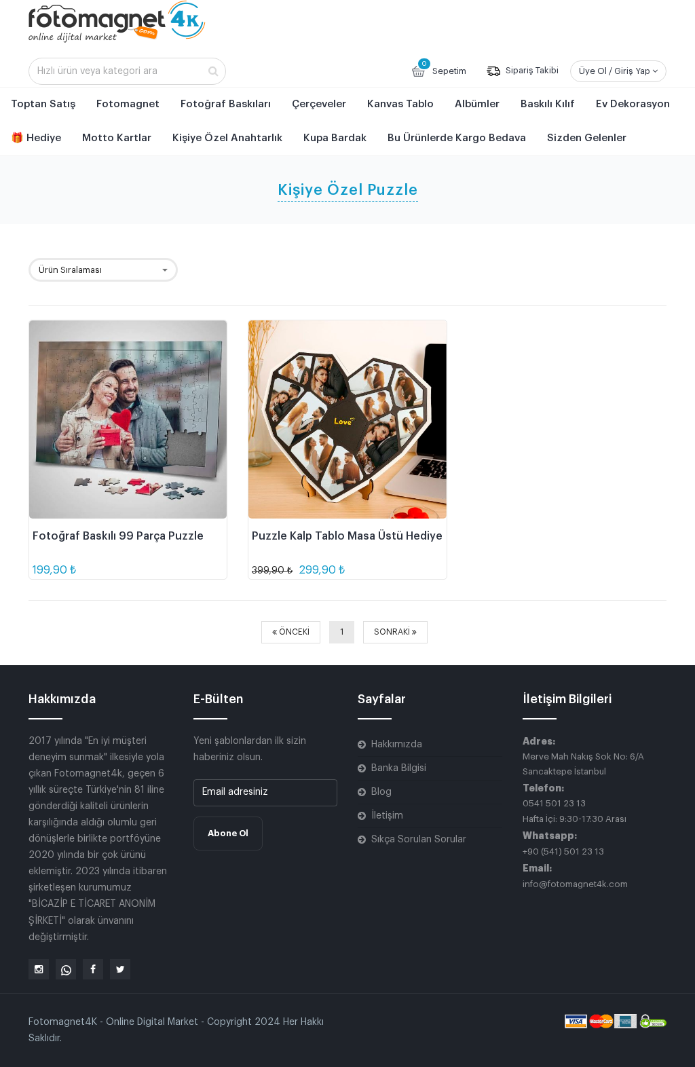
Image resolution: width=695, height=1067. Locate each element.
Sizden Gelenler (586, 138)
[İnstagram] (39, 969)
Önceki (293, 632)
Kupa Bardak (335, 138)
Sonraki (393, 632)
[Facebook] (93, 969)
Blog (381, 792)
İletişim (387, 816)
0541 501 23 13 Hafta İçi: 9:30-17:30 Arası (574, 811)
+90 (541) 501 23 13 (563, 851)
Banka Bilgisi (398, 768)
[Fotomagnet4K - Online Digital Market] (117, 21)
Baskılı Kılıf (548, 104)
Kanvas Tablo (400, 104)
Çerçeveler (319, 104)
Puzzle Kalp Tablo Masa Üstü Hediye (347, 536)
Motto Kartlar (116, 138)
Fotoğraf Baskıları (226, 104)
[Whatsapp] (66, 969)
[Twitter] (120, 969)
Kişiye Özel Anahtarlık (227, 138)
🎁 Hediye (36, 138)
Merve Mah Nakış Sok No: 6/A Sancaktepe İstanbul (583, 764)
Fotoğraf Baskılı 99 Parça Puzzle (118, 536)
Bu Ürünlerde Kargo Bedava (457, 138)
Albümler (477, 104)
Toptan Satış (43, 104)
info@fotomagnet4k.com (575, 884)
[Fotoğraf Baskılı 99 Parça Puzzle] (128, 419)
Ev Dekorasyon (633, 104)
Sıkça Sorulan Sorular (418, 839)
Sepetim (443, 67)
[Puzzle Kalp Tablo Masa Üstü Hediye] (347, 419)
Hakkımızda (396, 744)
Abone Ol (228, 833)
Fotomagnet (127, 104)
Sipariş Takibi (531, 71)
